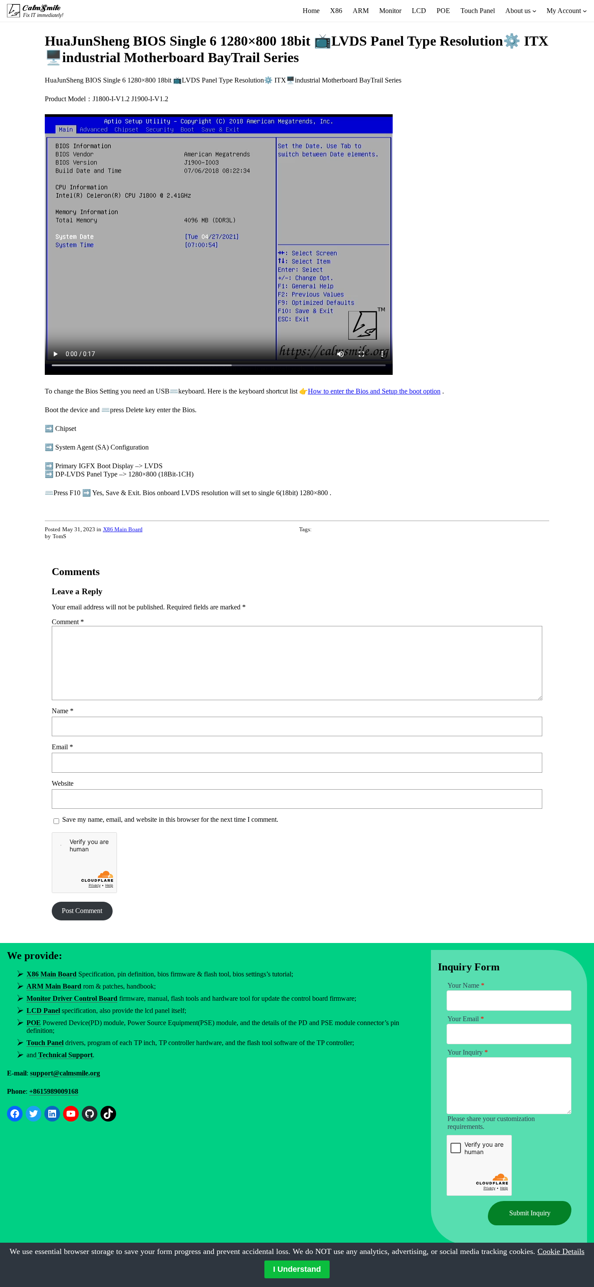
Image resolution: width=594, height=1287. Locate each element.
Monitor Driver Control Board (72, 998)
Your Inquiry (467, 1052)
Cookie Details (560, 1251)
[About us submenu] (534, 11)
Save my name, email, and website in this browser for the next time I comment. (170, 819)
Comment (68, 621)
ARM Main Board (54, 986)
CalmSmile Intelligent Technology (42, 7)
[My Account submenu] (585, 11)
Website (62, 783)
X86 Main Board (123, 529)
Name (62, 711)
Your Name (465, 985)
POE (34, 1022)
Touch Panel (45, 1042)
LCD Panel (43, 1010)
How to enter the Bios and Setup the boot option (374, 391)
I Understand (297, 1269)
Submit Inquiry (530, 1213)
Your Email (465, 1018)
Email (62, 747)
